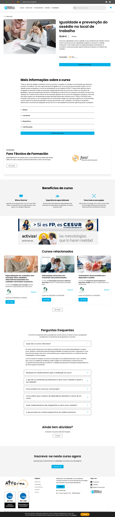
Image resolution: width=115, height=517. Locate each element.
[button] (74, 36)
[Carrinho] (110, 7)
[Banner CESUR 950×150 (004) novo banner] (58, 231)
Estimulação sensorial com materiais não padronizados (54, 276)
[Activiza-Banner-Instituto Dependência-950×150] (58, 244)
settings (74, 515)
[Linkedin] (109, 1)
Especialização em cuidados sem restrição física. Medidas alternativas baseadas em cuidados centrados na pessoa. (19, 278)
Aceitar (85, 514)
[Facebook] (106, 1)
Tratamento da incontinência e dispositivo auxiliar (92, 276)
